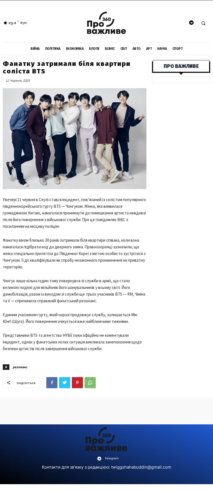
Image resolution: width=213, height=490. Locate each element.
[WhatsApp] (90, 382)
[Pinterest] (77, 382)
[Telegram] (191, 23)
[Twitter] (64, 382)
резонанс (20, 367)
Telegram (112, 458)
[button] (203, 23)
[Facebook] (51, 382)
